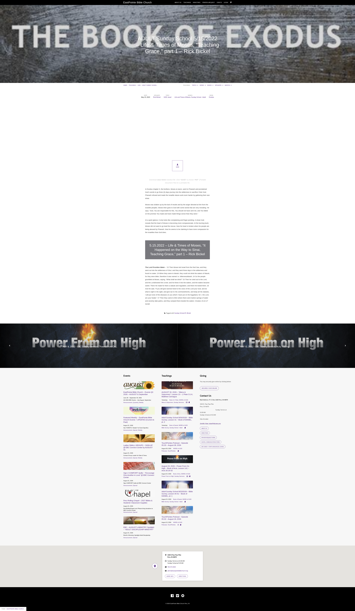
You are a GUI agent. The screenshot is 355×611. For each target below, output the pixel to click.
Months (227, 85)
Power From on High (168, 476)
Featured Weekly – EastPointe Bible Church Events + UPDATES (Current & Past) (138, 420)
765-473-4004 (171, 567)
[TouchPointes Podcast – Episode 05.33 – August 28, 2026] (177, 438)
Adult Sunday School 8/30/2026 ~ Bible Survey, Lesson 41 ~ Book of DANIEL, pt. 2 (177, 420)
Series (202, 85)
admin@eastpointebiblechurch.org (177, 571)
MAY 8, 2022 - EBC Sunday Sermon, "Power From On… (89, 346)
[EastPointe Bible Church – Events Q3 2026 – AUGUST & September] (139, 388)
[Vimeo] (177, 595)
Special (135, 430)
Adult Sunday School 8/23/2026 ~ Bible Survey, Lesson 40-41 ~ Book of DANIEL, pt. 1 (177, 494)
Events (219, 2)
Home (125, 85)
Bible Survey (165, 427)
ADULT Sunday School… (150, 85)
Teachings (187, 2)
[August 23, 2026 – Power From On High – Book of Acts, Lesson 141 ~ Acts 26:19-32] (177, 461)
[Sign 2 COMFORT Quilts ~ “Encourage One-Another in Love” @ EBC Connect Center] (139, 468)
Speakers (218, 85)
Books (209, 85)
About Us (178, 2)
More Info (170, 576)
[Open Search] (231, 2)
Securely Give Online (209, 388)
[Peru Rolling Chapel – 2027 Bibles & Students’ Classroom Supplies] (139, 496)
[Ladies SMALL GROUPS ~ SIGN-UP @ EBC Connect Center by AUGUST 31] (139, 441)
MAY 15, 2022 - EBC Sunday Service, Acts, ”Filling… (265, 346)
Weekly (141, 402)
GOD (139, 85)
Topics (194, 85)
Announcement (127, 402)
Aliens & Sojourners (167, 402)
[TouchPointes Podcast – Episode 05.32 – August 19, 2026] (177, 512)
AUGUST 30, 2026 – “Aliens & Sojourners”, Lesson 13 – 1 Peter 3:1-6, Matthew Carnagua (177, 394)
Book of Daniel (173, 425)
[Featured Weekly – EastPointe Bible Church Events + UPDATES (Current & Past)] (139, 413)
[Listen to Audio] (178, 524)
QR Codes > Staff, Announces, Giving (212, 446)
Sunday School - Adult (198, 97)
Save (177, 167)
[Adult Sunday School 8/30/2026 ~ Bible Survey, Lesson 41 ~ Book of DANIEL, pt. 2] (177, 413)
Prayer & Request (208, 2)
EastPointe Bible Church (137, 2)
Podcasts (164, 451)
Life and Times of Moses (182, 97)
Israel (169, 97)
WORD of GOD (183, 400)
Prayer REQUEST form (208, 437)
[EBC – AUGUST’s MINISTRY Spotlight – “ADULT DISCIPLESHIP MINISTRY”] (139, 523)
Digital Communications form (210, 442)
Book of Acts (176, 474)
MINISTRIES (196, 2)
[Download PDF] (189, 402)
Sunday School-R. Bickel (182, 313)
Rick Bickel (157, 97)
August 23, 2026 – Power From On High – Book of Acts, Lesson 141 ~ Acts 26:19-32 (175, 468)
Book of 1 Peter (173, 400)
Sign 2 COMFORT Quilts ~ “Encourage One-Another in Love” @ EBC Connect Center (138, 475)
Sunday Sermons (179, 402)
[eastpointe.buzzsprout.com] (182, 595)
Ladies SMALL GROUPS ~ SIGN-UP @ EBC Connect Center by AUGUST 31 (138, 447)
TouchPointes (172, 451)
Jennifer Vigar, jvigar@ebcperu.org (210, 423)
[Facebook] (172, 595)
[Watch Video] (186, 402)
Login (226, 2)
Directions (204, 433)
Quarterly (135, 402)
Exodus (211, 97)
